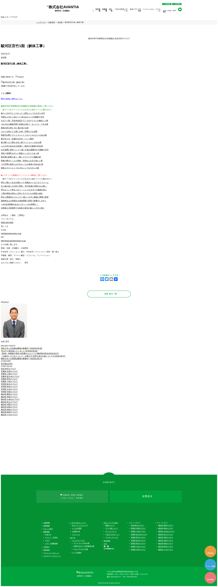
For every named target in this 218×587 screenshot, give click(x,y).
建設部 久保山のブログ (10, 399)
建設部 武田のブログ (9, 407)
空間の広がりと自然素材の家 (84, 546)
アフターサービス (111, 537)
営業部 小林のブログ (9, 374)
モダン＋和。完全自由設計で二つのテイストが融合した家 (24, 121)
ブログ (47, 540)
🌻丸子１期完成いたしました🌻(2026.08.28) (19, 351)
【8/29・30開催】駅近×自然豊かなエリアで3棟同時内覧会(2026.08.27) (30, 353)
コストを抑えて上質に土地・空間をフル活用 (19, 131)
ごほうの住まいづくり (121, 10)
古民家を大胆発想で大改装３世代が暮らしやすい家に (23, 208)
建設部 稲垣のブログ (9, 410)
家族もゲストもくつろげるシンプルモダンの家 (20, 168)
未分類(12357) (7, 364)
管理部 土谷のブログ (9, 389)
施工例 (110, 10)
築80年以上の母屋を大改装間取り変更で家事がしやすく (24, 201)
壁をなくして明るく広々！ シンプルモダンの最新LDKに (24, 190)
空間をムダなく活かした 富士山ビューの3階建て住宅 (22, 117)
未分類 (3, 57)
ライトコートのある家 (81, 543)
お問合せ (46, 547)
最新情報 (46, 532)
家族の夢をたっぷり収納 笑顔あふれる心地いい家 (22, 161)
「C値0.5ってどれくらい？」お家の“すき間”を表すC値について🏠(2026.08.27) (33, 356)
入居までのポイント (112, 534)
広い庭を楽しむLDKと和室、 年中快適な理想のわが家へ (24, 186)
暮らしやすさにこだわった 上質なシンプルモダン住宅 (23, 113)
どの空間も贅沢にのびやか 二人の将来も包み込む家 (22, 164)
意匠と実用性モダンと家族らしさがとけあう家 (20, 153)
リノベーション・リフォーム (152, 10)
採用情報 (177, 4)
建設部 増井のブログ (9, 397)
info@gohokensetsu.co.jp (11, 233)
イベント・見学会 (51, 537)
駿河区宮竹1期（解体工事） (14, 63)
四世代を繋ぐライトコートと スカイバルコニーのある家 (24, 135)
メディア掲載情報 (51, 543)
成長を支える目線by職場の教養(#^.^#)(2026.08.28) (21, 348)
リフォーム (76, 534)
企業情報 (167, 4)
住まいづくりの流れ (135, 10)
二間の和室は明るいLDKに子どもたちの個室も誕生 (22, 193)
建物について (110, 525)
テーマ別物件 (77, 553)
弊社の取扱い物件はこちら (12, 99)
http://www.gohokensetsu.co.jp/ (13, 241)
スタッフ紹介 (48, 529)
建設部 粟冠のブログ (9, 394)
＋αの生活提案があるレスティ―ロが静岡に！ (19, 204)
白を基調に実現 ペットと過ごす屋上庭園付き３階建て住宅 (25, 150)
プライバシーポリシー (51, 553)
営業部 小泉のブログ (9, 381)
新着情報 (104, 10)
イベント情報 (210, 566)
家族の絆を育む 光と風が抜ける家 (15, 128)
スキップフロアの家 (81, 549)
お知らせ (48, 534)
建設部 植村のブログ (9, 412)
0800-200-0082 (7, 223)
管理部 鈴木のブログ (9, 384)
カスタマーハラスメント (52, 556)
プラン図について (111, 528)
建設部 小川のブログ (9, 415)
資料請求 (210, 553)
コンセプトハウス (78, 540)
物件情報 (97, 10)
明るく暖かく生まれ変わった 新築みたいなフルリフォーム (25, 182)
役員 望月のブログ (8, 369)
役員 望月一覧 (110, 294)
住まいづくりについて (80, 525)
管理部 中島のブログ (9, 392)
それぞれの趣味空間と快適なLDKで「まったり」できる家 (24, 124)
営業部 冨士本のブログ (10, 376)
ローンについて (110, 531)
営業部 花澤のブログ (9, 371)
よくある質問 (77, 528)
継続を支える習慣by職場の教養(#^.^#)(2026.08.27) (21, 359)
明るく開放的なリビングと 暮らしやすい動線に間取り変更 (25, 197)
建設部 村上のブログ (9, 402)
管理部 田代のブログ (9, 387)
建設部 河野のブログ (9, 404)
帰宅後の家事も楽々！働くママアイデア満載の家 (21, 157)
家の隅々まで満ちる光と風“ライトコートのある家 (21, 142)
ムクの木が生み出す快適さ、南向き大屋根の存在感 (22, 146)
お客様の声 (76, 531)
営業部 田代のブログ (9, 379)
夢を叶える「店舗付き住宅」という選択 (17, 139)
